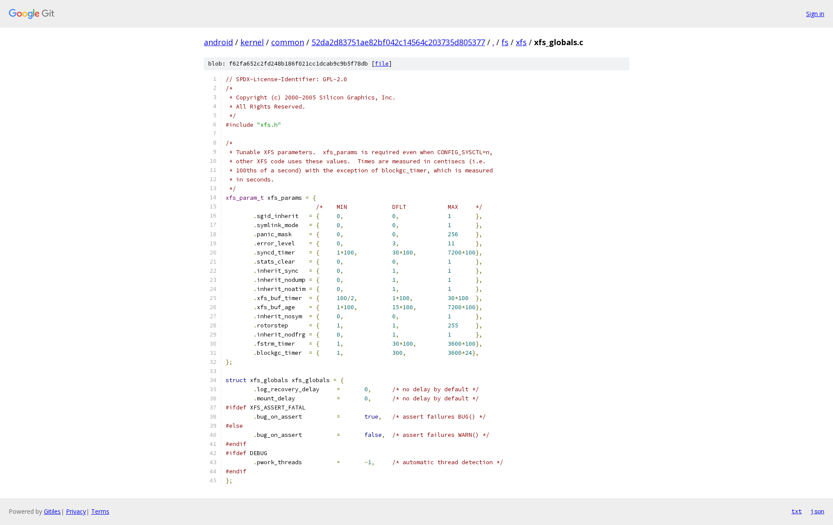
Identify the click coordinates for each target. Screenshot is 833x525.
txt (796, 511)
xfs (521, 42)
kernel (252, 42)
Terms (100, 511)
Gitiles (52, 511)
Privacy (76, 511)
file (382, 63)
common (287, 42)
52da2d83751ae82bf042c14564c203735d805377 (398, 42)
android (218, 42)
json (817, 511)
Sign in (815, 14)
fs (505, 42)
